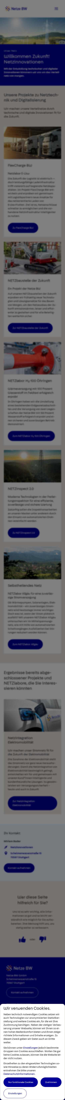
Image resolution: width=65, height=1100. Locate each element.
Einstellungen (30, 1047)
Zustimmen (51, 1082)
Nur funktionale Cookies (20, 1082)
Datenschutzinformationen (19, 1073)
